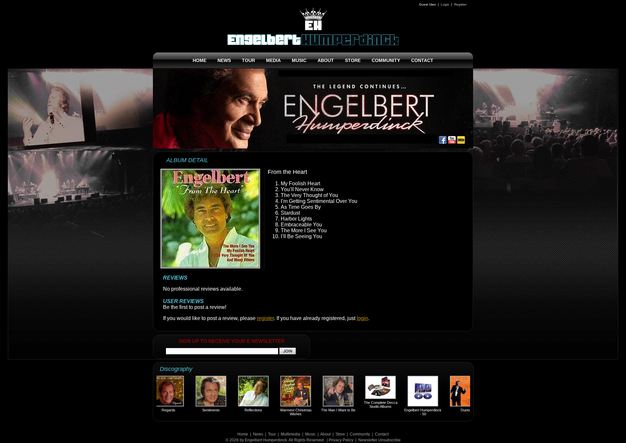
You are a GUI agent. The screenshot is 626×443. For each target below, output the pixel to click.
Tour (272, 434)
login (362, 318)
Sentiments (196, 410)
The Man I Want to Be (324, 410)
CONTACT (422, 60)
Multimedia (290, 434)
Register (460, 4)
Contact (382, 434)
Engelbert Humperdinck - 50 (408, 412)
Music (310, 434)
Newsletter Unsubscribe (379, 440)
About (325, 434)
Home (242, 434)
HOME (199, 60)
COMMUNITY (386, 60)
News (258, 434)
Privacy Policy (341, 440)
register (265, 318)
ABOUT (326, 60)
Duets (451, 410)
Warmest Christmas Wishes (281, 412)
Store (340, 434)
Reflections (239, 410)
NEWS (224, 60)
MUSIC (299, 60)
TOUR (248, 60)
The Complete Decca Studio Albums (366, 404)
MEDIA (273, 60)
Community (360, 434)
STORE (353, 60)
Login (445, 4)
